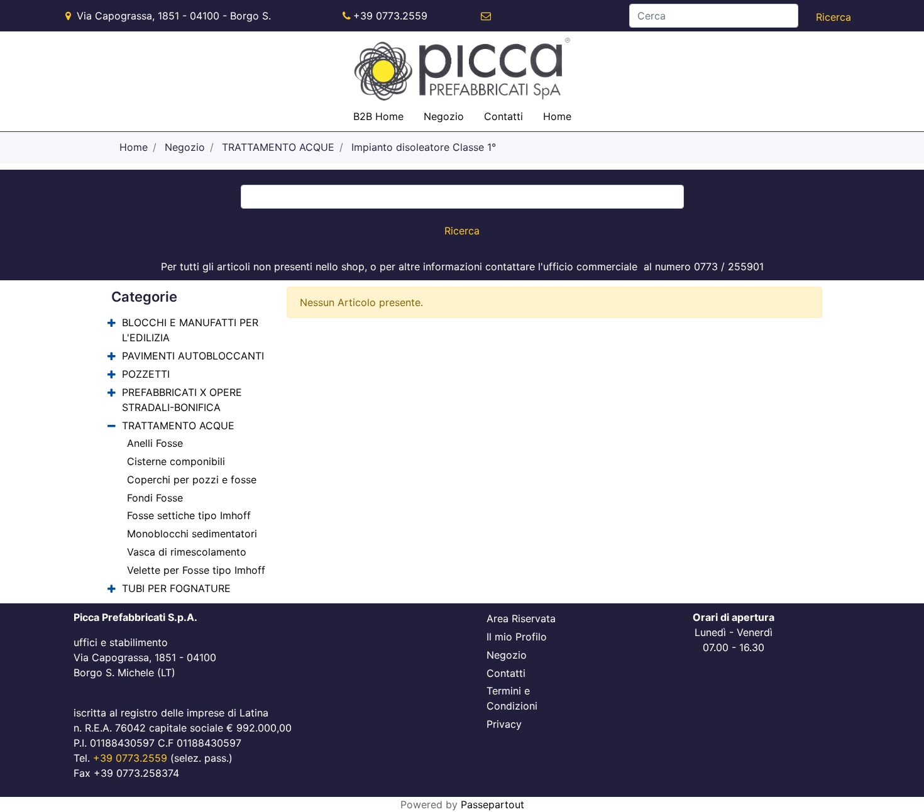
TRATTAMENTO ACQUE (278, 147)
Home (133, 147)
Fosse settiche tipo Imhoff (189, 515)
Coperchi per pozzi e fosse (191, 479)
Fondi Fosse (155, 497)
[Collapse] (111, 426)
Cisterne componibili (176, 461)
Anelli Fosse (155, 443)
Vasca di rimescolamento (186, 552)
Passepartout (492, 804)
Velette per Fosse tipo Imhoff (196, 570)
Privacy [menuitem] (504, 724)
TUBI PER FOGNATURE (176, 588)
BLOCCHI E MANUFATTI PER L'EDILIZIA (190, 330)
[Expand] (111, 323)
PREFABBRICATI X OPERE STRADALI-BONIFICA (182, 400)
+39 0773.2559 (390, 15)
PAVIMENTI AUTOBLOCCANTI (193, 355)
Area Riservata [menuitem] (521, 618)
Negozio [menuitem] (444, 116)
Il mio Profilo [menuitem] (517, 636)
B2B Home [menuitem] (378, 116)
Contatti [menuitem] (503, 116)
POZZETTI (146, 374)
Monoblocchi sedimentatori (192, 533)
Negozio (185, 147)
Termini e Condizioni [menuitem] (512, 698)
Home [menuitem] (557, 116)
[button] (833, 17)
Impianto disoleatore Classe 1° (423, 147)
